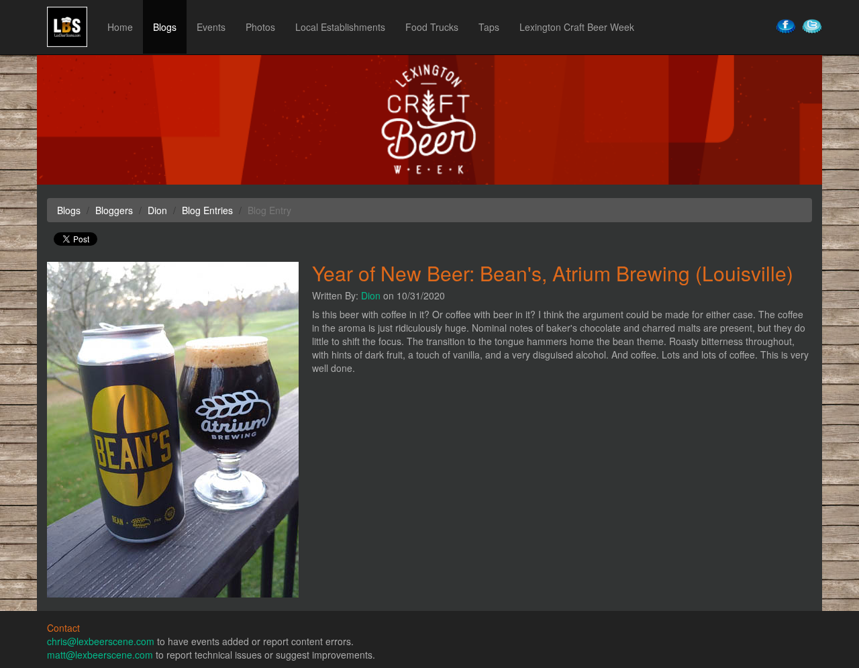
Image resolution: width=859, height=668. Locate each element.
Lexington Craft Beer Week (576, 27)
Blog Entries (207, 210)
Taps (488, 27)
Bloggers (114, 210)
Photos (260, 27)
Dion (371, 295)
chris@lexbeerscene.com (100, 641)
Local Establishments (340, 27)
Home (120, 27)
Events (211, 27)
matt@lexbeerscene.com (100, 654)
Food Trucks (431, 27)
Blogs (164, 27)
